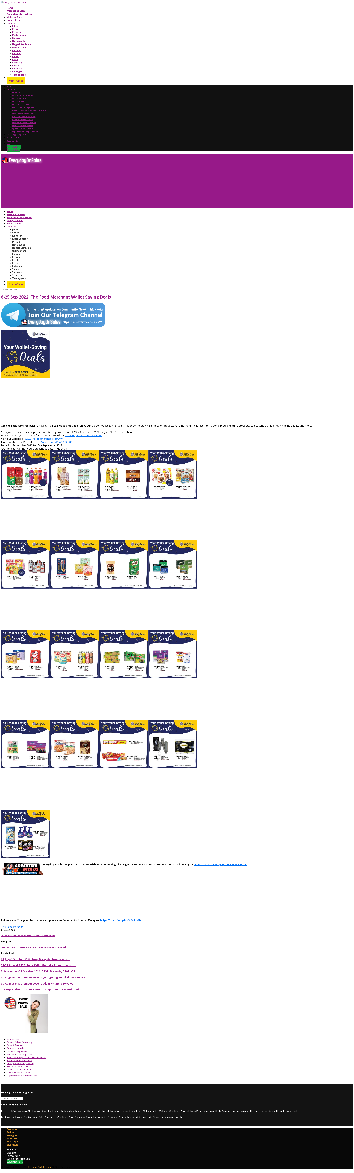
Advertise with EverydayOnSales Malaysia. (220, 864)
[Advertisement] (84, 186)
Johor (15, 26)
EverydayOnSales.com (12, 1111)
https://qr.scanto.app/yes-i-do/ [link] (83, 435)
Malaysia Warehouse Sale (172, 1111)
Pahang (16, 50)
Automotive (17, 92)
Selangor (17, 71)
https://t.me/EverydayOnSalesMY (120, 920)
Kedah (15, 29)
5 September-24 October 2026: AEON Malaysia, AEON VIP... (39, 971)
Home (10, 7)
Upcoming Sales (14, 141)
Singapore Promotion (86, 1117)
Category (11, 89)
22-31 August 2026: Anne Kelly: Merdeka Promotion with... (38, 965)
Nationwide (18, 41)
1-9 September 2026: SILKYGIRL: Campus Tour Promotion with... (42, 989)
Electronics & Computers (23, 107)
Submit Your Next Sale (18, 1158)
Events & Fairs (14, 20)
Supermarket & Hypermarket (25, 132)
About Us (11, 1149)
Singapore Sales (36, 1117)
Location (11, 23)
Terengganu (19, 74)
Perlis (15, 59)
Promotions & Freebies (19, 13)
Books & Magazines (20, 104)
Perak (15, 56)
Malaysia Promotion (197, 1111)
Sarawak (17, 68)
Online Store (19, 47)
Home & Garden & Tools (22, 119)
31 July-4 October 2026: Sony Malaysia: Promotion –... (35, 959)
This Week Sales (14, 138)
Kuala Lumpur (20, 35)
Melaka (16, 38)
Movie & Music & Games (22, 126)
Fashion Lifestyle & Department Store (29, 110)
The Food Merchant (12, 926)
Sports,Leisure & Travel (22, 129)
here (182, 1117)
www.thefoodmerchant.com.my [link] (44, 438)
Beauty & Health (19, 101)
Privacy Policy (13, 1155)
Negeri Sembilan (21, 44)
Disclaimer (12, 1152)
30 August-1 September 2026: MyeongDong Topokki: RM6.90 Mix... (44, 977)
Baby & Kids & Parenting (22, 95)
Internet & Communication (24, 123)
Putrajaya (17, 62)
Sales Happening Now (16, 135)
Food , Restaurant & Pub (22, 113)
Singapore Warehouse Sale (59, 1117)
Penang (16, 53)
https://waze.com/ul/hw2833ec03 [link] (52, 442)
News (9, 144)
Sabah (15, 65)
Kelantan (17, 32)
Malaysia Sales (15, 17)
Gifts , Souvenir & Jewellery (24, 116)
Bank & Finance (19, 98)
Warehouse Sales (16, 10)
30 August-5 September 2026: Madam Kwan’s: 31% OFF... (37, 983)
